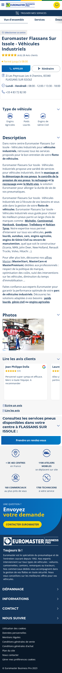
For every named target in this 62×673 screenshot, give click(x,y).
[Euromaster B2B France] (20, 5)
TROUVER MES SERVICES (33, 13)
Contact (10, 608)
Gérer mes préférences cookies (18, 659)
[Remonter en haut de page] (53, 666)
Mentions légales (11, 637)
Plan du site (8, 650)
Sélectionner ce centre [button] (15, 32)
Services (39, 19)
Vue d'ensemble (14, 19)
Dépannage (13, 589)
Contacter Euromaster (22, 524)
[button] (27, 55)
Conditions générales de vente (18, 641)
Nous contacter (10, 655)
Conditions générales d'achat (17, 646)
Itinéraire (48, 68)
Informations (15, 598)
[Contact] (56, 5)
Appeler (18, 68)
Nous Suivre (14, 618)
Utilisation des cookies (14, 628)
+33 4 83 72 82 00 (16, 92)
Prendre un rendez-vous (31, 440)
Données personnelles (14, 632)
